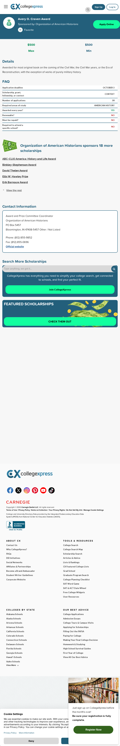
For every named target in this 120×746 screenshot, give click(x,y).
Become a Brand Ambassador (20, 571)
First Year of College (73, 653)
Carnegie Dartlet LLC (29, 507)
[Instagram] (27, 493)
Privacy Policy (24, 510)
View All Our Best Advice (75, 657)
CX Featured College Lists (76, 566)
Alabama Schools (14, 614)
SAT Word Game (71, 583)
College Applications (73, 614)
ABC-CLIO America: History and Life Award (29, 158)
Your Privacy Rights (57, 510)
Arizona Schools (14, 623)
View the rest (14, 190)
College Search (70, 545)
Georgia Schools (14, 653)
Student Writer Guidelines (19, 575)
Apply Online (106, 24)
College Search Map (73, 549)
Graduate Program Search (76, 575)
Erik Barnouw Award (15, 182)
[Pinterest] (35, 493)
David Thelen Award (15, 170)
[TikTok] (51, 493)
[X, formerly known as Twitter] (18, 493)
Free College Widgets (74, 592)
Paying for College (72, 635)
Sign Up (98, 7)
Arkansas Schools (15, 627)
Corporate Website (16, 579)
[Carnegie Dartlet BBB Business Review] (15, 530)
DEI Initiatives (13, 558)
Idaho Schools (13, 661)
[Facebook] (10, 493)
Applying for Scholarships (76, 627)
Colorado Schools (15, 635)
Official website (15, 246)
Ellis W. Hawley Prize (15, 176)
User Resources (71, 596)
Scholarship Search (72, 554)
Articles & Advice (71, 558)
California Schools (15, 631)
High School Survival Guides (77, 648)
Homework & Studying (74, 644)
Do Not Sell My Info (74, 510)
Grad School (69, 571)
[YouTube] (43, 493)
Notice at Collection (39, 510)
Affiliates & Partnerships (18, 566)
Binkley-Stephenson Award (19, 164)
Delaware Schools (15, 644)
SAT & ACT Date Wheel (74, 588)
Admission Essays (71, 618)
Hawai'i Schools (14, 657)
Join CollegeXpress (60, 289)
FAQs (8, 554)
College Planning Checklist (76, 579)
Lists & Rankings (71, 562)
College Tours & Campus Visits (78, 623)
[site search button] (88, 9)
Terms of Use (11, 510)
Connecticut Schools (16, 640)
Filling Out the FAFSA (73, 631)
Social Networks (14, 562)
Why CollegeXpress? (16, 549)
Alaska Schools (13, 618)
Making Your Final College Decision (80, 640)
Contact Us (11, 545)
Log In (112, 7)
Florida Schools (13, 648)
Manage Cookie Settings (94, 510)
